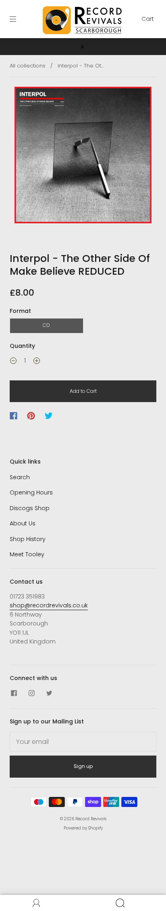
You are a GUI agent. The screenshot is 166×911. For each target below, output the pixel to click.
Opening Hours (31, 492)
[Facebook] (13, 416)
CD (46, 325)
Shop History (28, 539)
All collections (28, 65)
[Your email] (83, 742)
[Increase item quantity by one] (37, 362)
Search (20, 477)
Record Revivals (90, 819)
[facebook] (14, 693)
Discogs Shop (30, 508)
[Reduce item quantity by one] (13, 362)
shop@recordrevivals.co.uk (49, 605)
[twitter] (49, 693)
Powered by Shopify (83, 828)
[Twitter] (49, 416)
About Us (22, 523)
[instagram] (31, 693)
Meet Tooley (27, 554)
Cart (147, 19)
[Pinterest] (31, 416)
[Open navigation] (18, 19)
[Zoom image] (83, 157)
